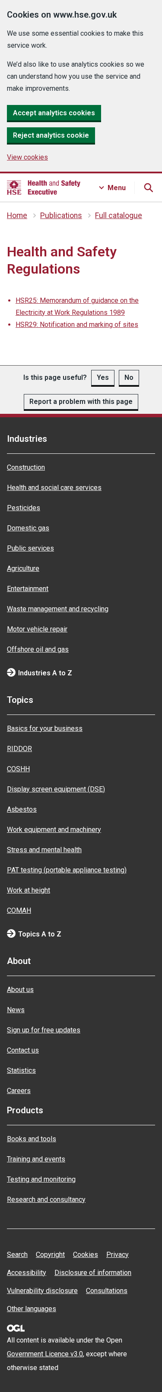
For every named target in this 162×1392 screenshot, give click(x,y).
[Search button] (148, 187)
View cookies (27, 157)
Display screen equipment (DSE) (56, 789)
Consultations (106, 1291)
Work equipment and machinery (54, 829)
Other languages (31, 1309)
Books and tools (31, 1139)
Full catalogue (118, 215)
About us (20, 989)
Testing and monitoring (41, 1179)
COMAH (19, 910)
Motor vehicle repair (37, 629)
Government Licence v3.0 (45, 1354)
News (16, 1010)
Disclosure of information (92, 1273)
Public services (30, 548)
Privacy (117, 1254)
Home (17, 215)
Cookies (85, 1254)
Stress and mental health (44, 850)
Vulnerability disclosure (42, 1291)
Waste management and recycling (57, 609)
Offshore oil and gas (38, 649)
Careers (19, 1091)
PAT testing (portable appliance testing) (67, 870)
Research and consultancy (46, 1199)
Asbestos (22, 809)
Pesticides (23, 508)
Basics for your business (45, 728)
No (128, 377)
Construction (26, 467)
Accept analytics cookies (54, 113)
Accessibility (26, 1273)
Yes (103, 377)
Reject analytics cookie (51, 135)
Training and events (36, 1159)
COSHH (18, 769)
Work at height (28, 890)
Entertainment (27, 589)
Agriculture (23, 568)
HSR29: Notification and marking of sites (77, 324)
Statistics (21, 1070)
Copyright (50, 1254)
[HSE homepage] (43, 187)
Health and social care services (54, 488)
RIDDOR (19, 749)
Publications (61, 215)
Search (17, 1254)
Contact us (23, 1050)
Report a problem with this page (81, 401)
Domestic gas (28, 528)
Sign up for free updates (43, 1030)
